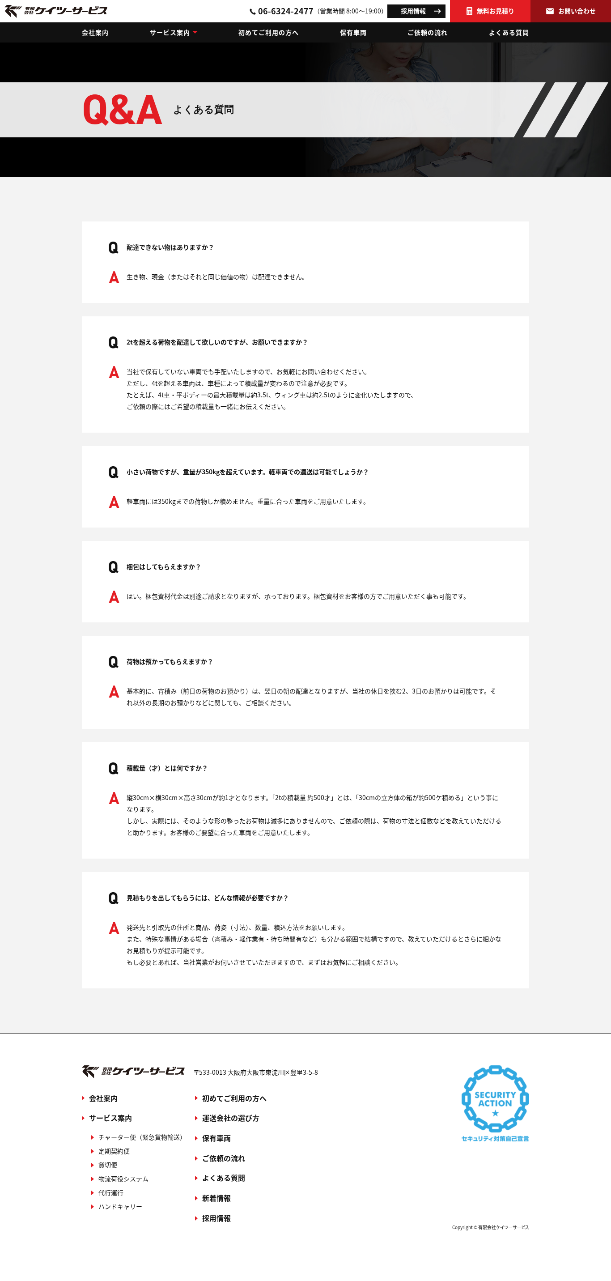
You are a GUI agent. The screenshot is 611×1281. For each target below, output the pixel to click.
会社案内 (95, 32)
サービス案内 (170, 32)
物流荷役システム (123, 1178)
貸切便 (107, 1164)
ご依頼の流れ (427, 32)
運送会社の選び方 (230, 1117)
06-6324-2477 (322, 11)
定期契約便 (114, 1150)
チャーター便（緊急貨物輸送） (142, 1136)
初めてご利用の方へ (268, 32)
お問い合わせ (577, 10)
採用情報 (413, 10)
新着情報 (216, 1197)
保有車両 (353, 32)
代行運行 (110, 1192)
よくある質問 (509, 32)
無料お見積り (495, 10)
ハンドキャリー (120, 1206)
